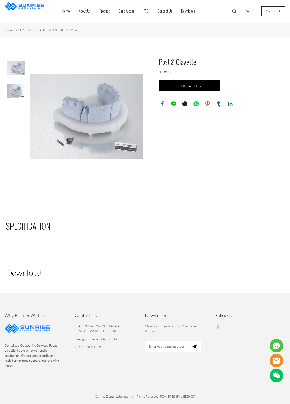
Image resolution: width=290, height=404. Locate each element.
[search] (234, 12)
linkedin (230, 103)
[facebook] (218, 327)
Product (105, 11)
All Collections (27, 30)
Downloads (188, 11)
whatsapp (196, 103)
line (173, 103)
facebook (162, 103)
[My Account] (248, 11)
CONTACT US (190, 86)
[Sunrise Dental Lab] (276, 360)
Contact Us (165, 11)
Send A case (127, 11)
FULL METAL (49, 30)
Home (66, 11)
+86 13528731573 (88, 347)
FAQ (146, 11)
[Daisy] (276, 345)
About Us (85, 11)
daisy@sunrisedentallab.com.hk (96, 339)
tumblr (218, 103)
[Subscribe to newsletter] (194, 346)
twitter (184, 103)
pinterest (207, 103)
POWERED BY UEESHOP (177, 396)
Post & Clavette (71, 30)
